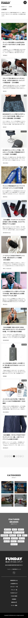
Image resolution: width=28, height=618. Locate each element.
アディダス (8, 529)
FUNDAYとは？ (14, 593)
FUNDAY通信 (14, 596)
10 (20, 456)
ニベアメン (15, 538)
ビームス (22, 538)
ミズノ (5, 127)
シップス (7, 541)
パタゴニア (6, 447)
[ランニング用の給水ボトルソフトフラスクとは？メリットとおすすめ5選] (14, 182)
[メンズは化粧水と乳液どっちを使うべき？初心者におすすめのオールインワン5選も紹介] (14, 361)
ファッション (23, 131)
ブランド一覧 (14, 590)
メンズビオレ (6, 412)
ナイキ (15, 529)
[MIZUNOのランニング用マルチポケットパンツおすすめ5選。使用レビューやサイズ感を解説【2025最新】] (14, 112)
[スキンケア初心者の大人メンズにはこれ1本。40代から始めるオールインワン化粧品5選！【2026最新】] (14, 76)
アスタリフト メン (7, 232)
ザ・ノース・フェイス (19, 532)
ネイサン (5, 196)
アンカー (14, 541)
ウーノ (25, 535)
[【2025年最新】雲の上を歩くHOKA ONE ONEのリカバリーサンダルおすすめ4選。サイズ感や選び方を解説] (14, 325)
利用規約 (14, 599)
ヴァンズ (21, 529)
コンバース (13, 535)
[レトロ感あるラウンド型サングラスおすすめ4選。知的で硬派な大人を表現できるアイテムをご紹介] (14, 289)
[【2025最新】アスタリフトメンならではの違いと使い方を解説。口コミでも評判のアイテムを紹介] (14, 217)
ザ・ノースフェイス (7, 268)
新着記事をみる (14, 580)
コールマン (6, 163)
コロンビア (14, 544)
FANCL (5, 376)
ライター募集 (14, 605)
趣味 (25, 23)
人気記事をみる (14, 583)
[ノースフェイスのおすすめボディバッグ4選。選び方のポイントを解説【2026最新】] (14, 253)
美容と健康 (24, 59)
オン (19, 535)
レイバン (5, 304)
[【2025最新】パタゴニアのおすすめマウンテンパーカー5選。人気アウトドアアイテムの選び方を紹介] (14, 432)
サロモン (5, 55)
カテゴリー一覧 (14, 586)
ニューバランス (8, 532)
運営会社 (13, 602)
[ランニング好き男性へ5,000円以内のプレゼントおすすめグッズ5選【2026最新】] (14, 40)
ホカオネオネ (6, 340)
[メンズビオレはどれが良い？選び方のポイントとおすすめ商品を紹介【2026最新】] (14, 397)
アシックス (7, 538)
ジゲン (5, 91)
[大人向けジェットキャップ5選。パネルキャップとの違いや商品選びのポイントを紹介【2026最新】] (14, 148)
